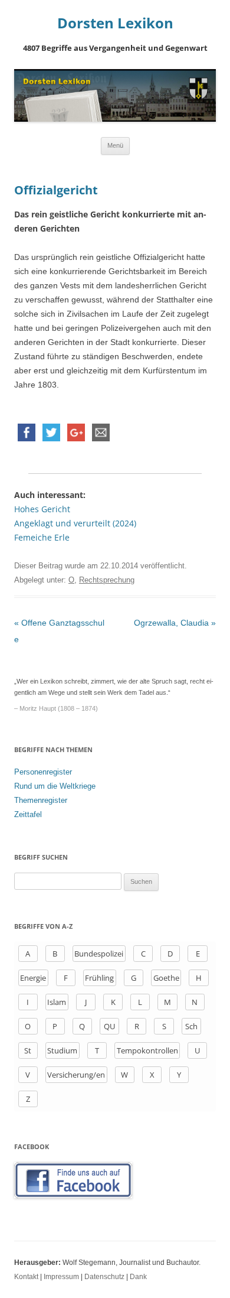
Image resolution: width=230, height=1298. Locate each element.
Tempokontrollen (147, 1050)
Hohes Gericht (42, 509)
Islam (56, 1002)
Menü (115, 145)
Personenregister (43, 771)
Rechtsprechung (106, 579)
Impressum (61, 1277)
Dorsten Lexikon (115, 23)
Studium (62, 1050)
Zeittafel (28, 814)
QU (109, 1026)
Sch (191, 1026)
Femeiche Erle (42, 537)
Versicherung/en (76, 1074)
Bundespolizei (98, 953)
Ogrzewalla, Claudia (175, 622)
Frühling (99, 977)
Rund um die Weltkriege (55, 786)
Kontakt (26, 1277)
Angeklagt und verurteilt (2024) (75, 523)
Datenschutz (104, 1277)
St (27, 1050)
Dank (138, 1277)
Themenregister (40, 800)
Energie (33, 977)
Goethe (166, 977)
